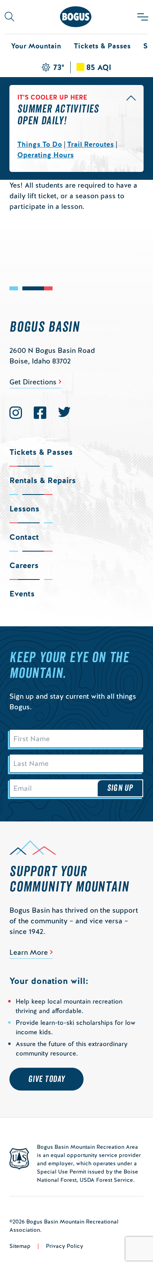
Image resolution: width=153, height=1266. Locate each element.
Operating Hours (45, 154)
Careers (23, 565)
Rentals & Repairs (42, 480)
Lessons (24, 509)
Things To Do (39, 144)
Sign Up (120, 788)
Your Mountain (36, 45)
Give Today (46, 1079)
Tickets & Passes (102, 45)
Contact (24, 537)
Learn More (28, 952)
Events (22, 594)
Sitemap (20, 1245)
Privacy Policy (64, 1245)
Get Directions (32, 381)
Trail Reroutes (90, 144)
